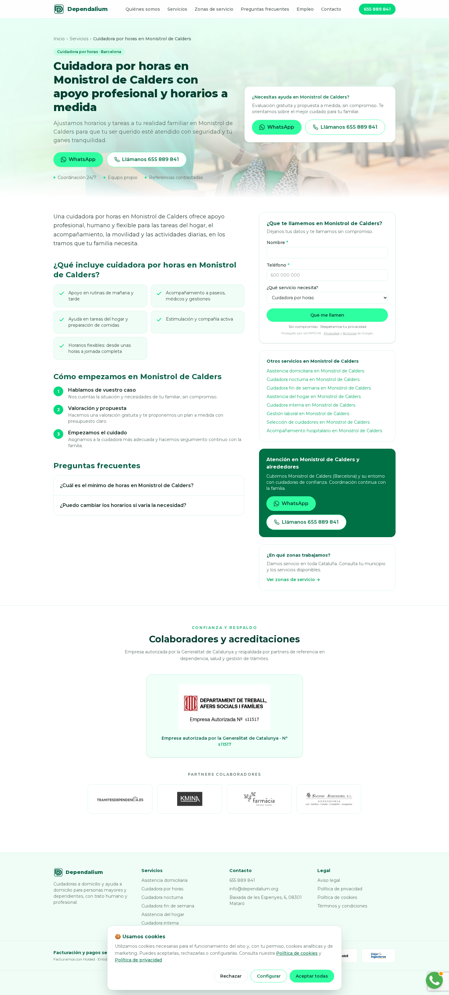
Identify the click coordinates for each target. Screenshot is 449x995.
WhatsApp (82, 159)
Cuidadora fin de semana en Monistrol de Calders (319, 388)
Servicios (177, 9)
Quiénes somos (143, 9)
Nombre (277, 242)
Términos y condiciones (342, 906)
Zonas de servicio (214, 9)
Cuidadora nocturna (162, 897)
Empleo (305, 9)
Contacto (331, 9)
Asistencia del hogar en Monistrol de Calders (314, 396)
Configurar (269, 976)
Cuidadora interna (160, 923)
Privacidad (331, 333)
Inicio (59, 38)
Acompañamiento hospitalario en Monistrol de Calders (324, 430)
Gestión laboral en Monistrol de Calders (308, 413)
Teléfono (278, 265)
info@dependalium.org (253, 889)
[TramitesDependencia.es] (120, 799)
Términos (349, 333)
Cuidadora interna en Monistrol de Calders (311, 405)
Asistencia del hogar (162, 914)
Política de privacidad (339, 889)
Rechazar (231, 976)
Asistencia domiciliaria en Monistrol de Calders (315, 371)
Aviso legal (328, 880)
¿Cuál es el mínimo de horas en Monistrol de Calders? (127, 485)
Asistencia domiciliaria (164, 880)
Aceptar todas (312, 976)
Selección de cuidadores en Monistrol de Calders (318, 422)
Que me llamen (327, 315)
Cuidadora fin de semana (167, 906)
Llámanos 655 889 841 (150, 159)
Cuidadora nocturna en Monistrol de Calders (313, 379)
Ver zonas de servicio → (293, 579)
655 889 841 (377, 9)
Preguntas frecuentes (265, 9)
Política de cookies (337, 897)
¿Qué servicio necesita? (292, 287)
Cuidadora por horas (162, 889)
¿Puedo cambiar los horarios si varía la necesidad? (123, 505)
